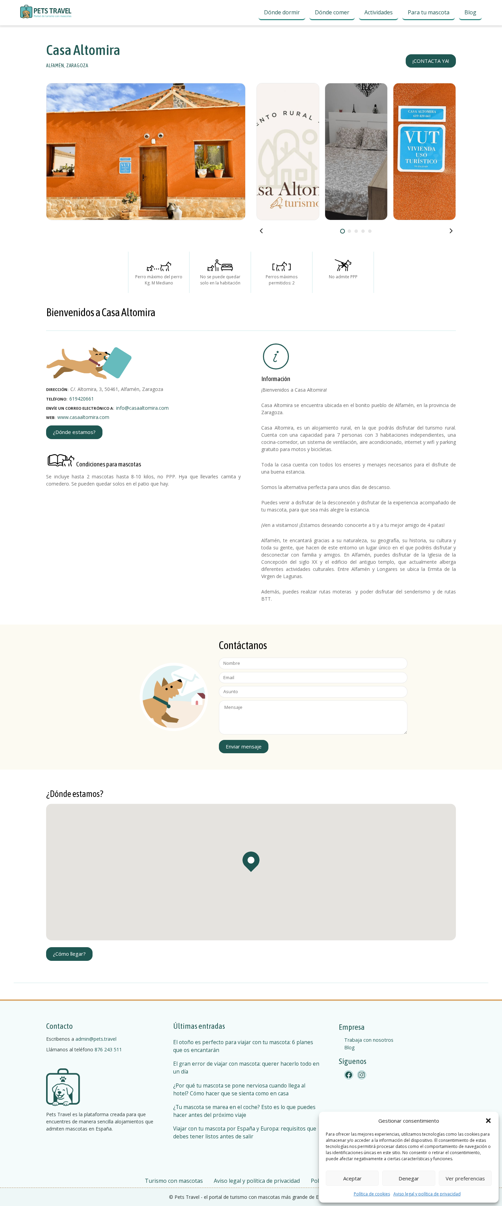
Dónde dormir (282, 12)
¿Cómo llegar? (69, 953)
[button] (488, 1120)
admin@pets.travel (95, 1039)
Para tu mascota (428, 12)
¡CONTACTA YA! (431, 60)
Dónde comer (332, 12)
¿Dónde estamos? (74, 432)
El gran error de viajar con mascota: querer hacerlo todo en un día (246, 1067)
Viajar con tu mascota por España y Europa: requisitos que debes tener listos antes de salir (244, 1132)
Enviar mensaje (244, 746)
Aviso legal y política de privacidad (427, 1194)
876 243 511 (108, 1049)
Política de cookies (372, 1194)
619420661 (81, 398)
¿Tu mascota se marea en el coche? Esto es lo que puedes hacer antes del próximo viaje (244, 1111)
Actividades (378, 12)
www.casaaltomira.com (83, 417)
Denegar (409, 1178)
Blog (470, 12)
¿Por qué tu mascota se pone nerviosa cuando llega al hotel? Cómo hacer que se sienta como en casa (239, 1089)
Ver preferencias (465, 1178)
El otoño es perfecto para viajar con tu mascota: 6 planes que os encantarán (243, 1046)
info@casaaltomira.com (142, 408)
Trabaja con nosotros (368, 1040)
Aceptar (352, 1178)
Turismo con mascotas (174, 1180)
